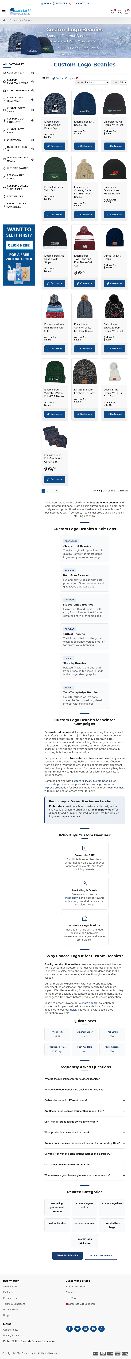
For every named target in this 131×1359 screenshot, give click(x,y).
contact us (50, 1006)
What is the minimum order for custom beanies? (72, 1078)
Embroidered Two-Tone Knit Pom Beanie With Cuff (84, 260)
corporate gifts (53, 784)
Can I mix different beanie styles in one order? (71, 1121)
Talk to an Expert (101, 1255)
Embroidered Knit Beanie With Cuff (113, 123)
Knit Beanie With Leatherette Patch (84, 391)
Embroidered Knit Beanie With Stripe (54, 259)
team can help (115, 787)
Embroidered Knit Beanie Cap (84, 123)
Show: (115, 82)
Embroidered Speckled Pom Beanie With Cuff (113, 328)
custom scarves (81, 780)
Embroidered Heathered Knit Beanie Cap (53, 125)
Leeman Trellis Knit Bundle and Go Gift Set (53, 458)
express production (56, 787)
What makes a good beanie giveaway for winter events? (77, 1175)
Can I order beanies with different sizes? (67, 1164)
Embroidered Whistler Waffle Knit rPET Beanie (54, 393)
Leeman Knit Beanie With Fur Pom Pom (113, 393)
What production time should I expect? (66, 1132)
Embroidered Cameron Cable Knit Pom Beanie (83, 328)
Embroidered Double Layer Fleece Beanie (112, 190)
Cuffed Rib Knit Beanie (112, 257)
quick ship (76, 1009)
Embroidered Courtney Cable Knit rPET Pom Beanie (82, 192)
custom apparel (88, 1002)
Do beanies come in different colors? (65, 1100)
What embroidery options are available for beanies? (74, 1089)
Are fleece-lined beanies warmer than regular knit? (74, 1110)
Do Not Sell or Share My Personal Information (29, 1341)
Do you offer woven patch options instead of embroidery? (78, 1153)
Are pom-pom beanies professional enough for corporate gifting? (82, 1143)
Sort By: (79, 82)
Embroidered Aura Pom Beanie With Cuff (54, 328)
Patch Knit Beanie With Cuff (54, 188)
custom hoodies (102, 780)
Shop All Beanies (67, 1255)
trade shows (72, 897)
